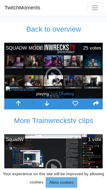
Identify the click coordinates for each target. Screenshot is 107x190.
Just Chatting (62, 93)
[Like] (75, 104)
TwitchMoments (22, 8)
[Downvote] (47, 104)
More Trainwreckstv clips (53, 120)
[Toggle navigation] (94, 8)
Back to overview (53, 29)
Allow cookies (61, 182)
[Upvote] (18, 104)
